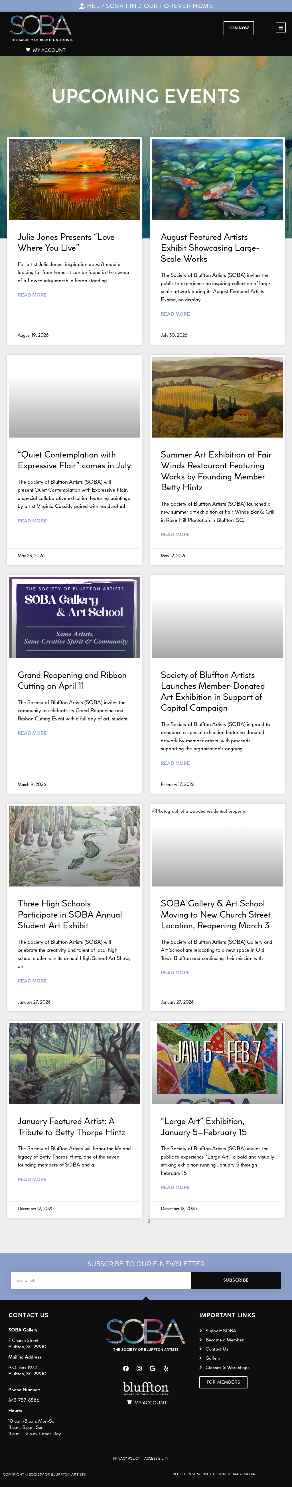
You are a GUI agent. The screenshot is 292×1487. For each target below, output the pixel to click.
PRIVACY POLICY (126, 1459)
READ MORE (32, 295)
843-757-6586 (23, 1400)
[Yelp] (166, 1369)
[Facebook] (126, 1369)
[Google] (153, 1369)
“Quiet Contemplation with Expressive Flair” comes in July (74, 460)
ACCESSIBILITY (155, 1459)
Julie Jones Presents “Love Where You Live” (66, 242)
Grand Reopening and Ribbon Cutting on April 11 (72, 680)
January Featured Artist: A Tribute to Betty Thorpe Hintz (71, 1126)
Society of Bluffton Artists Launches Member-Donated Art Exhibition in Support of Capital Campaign (213, 691)
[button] (281, 27)
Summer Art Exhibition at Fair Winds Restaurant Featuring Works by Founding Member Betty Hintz (216, 471)
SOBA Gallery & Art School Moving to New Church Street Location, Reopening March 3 (216, 914)
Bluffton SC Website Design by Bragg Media (214, 1474)
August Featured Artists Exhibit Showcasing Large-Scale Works (210, 247)
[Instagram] (139, 1369)
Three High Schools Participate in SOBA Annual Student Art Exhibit (70, 914)
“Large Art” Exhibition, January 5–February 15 (204, 1126)
